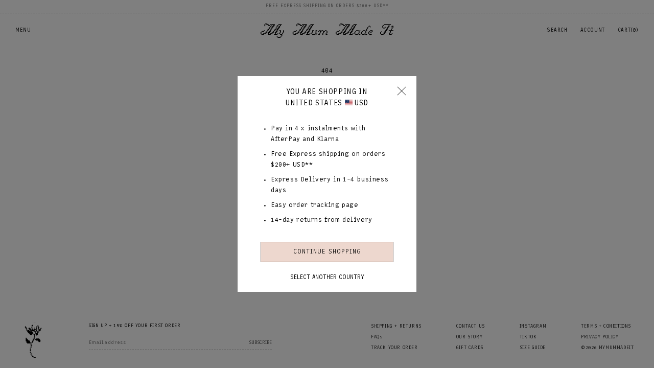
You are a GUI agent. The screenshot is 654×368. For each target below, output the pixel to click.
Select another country (327, 277)
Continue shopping (327, 251)
